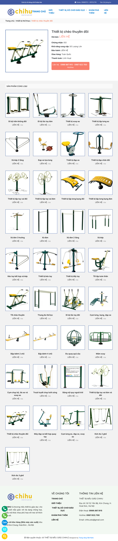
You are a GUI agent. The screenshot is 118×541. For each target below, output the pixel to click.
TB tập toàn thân (100, 276)
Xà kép (100, 237)
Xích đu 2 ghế (100, 434)
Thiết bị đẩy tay (73, 276)
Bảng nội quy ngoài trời (73, 392)
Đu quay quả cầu (72, 354)
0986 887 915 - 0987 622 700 (73, 64)
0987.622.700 (93, 515)
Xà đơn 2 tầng (73, 237)
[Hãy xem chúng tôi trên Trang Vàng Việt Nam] (3, 536)
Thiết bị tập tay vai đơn (45, 199)
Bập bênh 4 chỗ (45, 354)
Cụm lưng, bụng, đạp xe (100, 315)
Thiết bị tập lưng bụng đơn (100, 199)
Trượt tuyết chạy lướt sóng (45, 392)
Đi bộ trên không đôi (18, 121)
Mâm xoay (100, 354)
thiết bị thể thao (23, 21)
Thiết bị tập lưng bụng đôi (72, 199)
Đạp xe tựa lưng (45, 160)
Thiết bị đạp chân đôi (100, 160)
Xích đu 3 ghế (18, 475)
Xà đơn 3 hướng (17, 237)
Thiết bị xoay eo (73, 121)
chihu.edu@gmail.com (94, 520)
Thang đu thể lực (45, 315)
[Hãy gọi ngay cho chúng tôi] (3, 515)
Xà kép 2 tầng (18, 160)
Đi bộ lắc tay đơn (45, 121)
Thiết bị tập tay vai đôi (17, 199)
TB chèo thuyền (17, 315)
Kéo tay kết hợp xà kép (18, 276)
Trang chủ (9, 21)
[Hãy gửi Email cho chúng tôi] (3, 529)
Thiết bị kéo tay (45, 276)
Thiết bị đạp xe (72, 160)
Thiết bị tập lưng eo (100, 121)
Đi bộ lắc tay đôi (73, 315)
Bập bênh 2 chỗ (17, 354)
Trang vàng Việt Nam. (86, 538)
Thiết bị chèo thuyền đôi (17, 434)
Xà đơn (45, 237)
